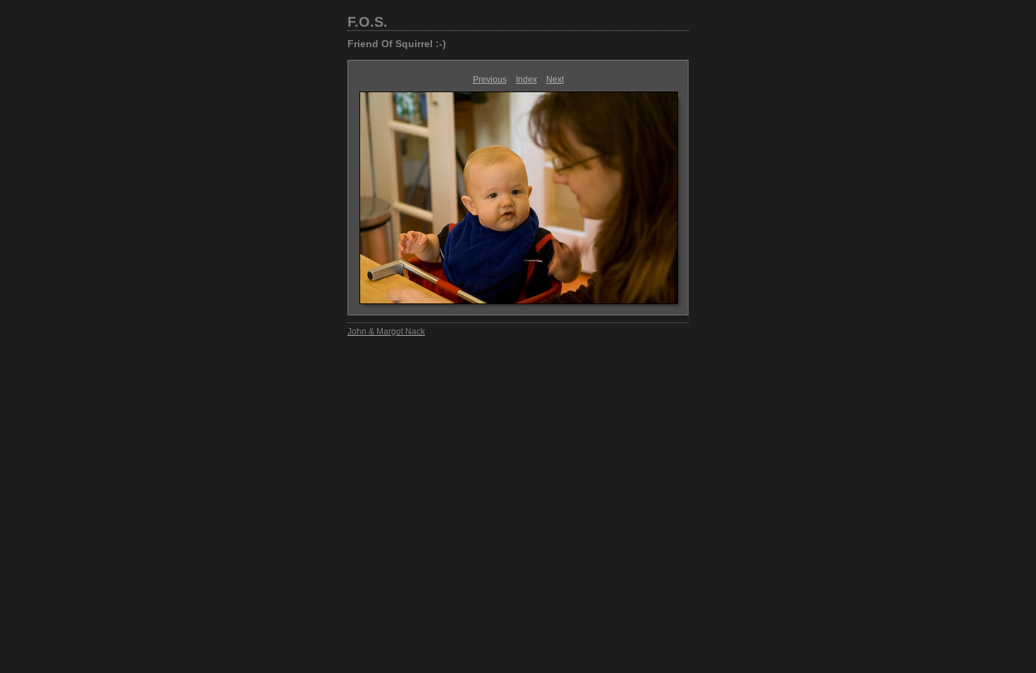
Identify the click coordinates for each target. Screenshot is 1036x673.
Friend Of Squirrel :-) (396, 43)
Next (555, 79)
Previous (490, 79)
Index (526, 79)
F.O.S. (367, 22)
